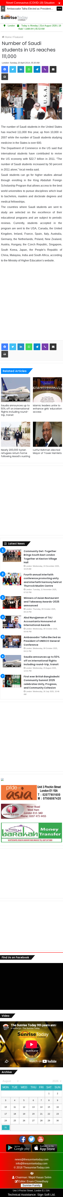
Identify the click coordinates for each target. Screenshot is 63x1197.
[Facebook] (4, 69)
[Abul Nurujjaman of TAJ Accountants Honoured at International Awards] (12, 622)
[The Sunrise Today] (14, 17)
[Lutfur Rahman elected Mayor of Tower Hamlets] (47, 434)
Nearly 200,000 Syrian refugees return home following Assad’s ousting (15, 453)
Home (8, 37)
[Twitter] (12, 69)
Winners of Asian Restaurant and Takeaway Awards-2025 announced (41, 601)
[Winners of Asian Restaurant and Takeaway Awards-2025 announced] (12, 602)
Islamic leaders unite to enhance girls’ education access (47, 408)
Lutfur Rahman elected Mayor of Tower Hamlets (47, 451)
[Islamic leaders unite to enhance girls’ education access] (47, 389)
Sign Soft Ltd (46, 1194)
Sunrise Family (31, 1185)
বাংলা (59, 8)
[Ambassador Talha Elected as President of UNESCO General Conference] (12, 641)
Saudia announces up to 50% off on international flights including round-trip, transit (15, 410)
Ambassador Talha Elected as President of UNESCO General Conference (42, 641)
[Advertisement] (31, 304)
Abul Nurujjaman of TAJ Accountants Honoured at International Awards (40, 621)
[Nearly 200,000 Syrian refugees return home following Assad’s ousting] (15, 434)
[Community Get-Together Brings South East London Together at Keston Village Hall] (12, 555)
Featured (18, 37)
